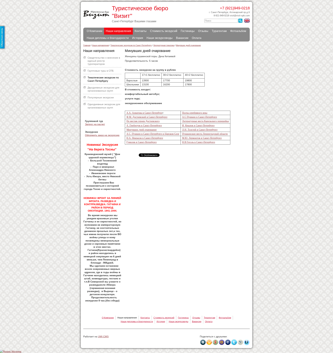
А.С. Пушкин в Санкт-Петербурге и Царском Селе (152, 134)
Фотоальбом (238, 31)
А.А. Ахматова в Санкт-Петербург (144, 113)
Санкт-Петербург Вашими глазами (134, 21)
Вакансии (182, 37)
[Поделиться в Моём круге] (215, 342)
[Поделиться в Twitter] (234, 342)
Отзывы (203, 31)
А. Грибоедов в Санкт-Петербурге (144, 125)
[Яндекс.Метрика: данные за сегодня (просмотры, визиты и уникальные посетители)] (10, 351)
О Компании (94, 31)
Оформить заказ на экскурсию (102, 135)
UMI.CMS (103, 336)
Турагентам (219, 31)
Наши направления (118, 31)
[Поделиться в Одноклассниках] (209, 342)
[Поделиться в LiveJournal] (240, 342)
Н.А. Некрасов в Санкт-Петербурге (144, 138)
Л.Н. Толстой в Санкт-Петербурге (199, 129)
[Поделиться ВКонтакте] (203, 342)
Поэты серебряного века (194, 113)
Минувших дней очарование (141, 129)
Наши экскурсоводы (160, 37)
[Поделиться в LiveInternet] (246, 342)
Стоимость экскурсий (163, 31)
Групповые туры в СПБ (101, 70)
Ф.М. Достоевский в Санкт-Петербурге (146, 117)
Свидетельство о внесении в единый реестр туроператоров (104, 60)
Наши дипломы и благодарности (108, 37)
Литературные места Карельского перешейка (205, 121)
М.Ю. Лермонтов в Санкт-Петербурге (202, 138)
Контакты (141, 31)
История (137, 37)
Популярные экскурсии (101, 97)
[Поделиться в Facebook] (228, 342)
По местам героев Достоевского (143, 121)
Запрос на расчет (95, 124)
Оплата (196, 37)
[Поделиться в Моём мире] (221, 342)
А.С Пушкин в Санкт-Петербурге (199, 117)
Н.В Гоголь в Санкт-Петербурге (198, 142)
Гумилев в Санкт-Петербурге (141, 142)
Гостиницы (188, 31)
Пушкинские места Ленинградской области (205, 134)
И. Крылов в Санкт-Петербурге (198, 125)
